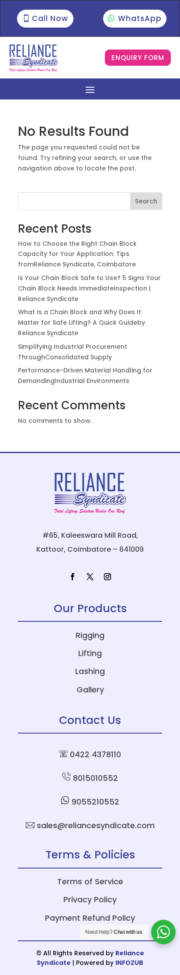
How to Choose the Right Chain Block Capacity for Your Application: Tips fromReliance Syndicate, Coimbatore (77, 254)
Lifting (90, 653)
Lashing (90, 671)
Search (146, 201)
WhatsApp (140, 18)
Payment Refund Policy (90, 917)
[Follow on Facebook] (73, 577)
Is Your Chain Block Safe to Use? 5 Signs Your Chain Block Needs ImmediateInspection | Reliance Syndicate (89, 288)
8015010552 (95, 778)
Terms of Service (90, 881)
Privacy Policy (90, 899)
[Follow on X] (90, 577)
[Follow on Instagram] (107, 577)
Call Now (50, 18)
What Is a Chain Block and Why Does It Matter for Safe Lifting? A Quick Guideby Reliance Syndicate (81, 322)
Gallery (90, 689)
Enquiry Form (137, 57)
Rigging (90, 635)
